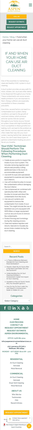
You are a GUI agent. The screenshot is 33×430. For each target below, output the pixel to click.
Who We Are (16, 394)
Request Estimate (16, 22)
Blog (12, 37)
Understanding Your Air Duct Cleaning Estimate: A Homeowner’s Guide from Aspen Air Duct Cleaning (17, 276)
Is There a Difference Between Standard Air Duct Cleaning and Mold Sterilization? (17, 262)
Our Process (16, 322)
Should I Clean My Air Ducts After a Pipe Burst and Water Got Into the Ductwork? (17, 268)
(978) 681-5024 (19, 338)
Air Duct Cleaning (16, 363)
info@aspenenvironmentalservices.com (16, 342)
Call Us (16, 16)
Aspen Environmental (16, 333)
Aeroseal (16, 366)
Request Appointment (16, 27)
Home (5, 37)
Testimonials (16, 397)
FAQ (16, 400)
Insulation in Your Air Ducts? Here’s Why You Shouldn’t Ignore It (18, 282)
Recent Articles (16, 403)
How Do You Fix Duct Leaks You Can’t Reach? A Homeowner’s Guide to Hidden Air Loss (17, 288)
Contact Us (16, 325)
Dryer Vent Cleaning (16, 383)
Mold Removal (16, 368)
